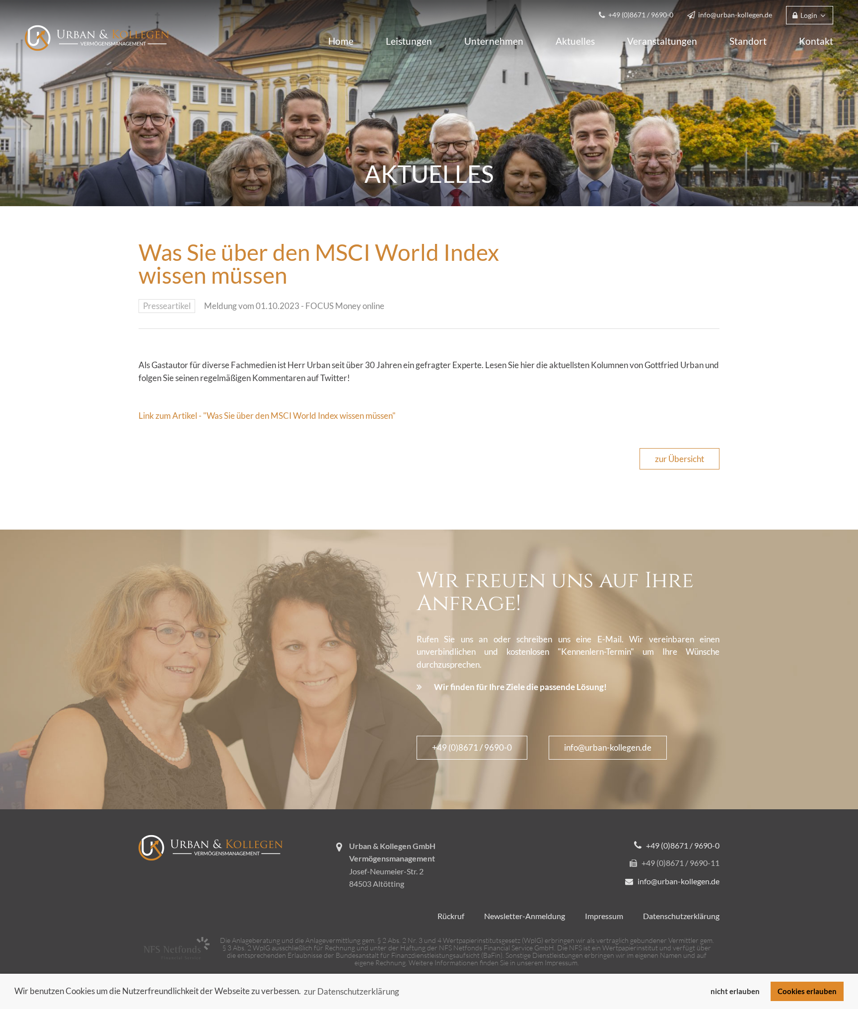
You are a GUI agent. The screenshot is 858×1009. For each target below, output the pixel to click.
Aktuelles (575, 41)
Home (341, 41)
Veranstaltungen (662, 41)
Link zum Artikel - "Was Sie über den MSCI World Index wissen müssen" (267, 415)
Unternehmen (493, 41)
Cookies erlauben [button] (807, 991)
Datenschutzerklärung (681, 916)
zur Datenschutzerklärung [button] (351, 991)
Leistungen (409, 41)
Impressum (604, 916)
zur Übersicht (679, 459)
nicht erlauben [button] (735, 991)
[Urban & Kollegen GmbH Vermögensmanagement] (97, 37)
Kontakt (816, 41)
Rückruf (450, 916)
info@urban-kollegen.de (607, 747)
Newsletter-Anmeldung (524, 916)
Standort (748, 41)
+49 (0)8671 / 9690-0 (472, 747)
